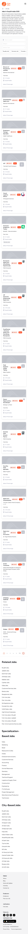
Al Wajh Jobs (5, 861)
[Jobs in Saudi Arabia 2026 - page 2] (23, 653)
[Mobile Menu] (25, 4)
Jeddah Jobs (5, 671)
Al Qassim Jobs (6, 823)
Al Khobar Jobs (6, 677)
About (4, 878)
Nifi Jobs (4, 849)
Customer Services (7, 760)
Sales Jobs (5, 686)
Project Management (8, 792)
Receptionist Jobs (7, 694)
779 (19, 653)
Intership (5, 886)
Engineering (5, 786)
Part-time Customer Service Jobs (11, 724)
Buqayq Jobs (5, 864)
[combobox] (15, 40)
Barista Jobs (5, 691)
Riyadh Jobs (5, 668)
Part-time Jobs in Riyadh (9, 721)
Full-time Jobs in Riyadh (9, 715)
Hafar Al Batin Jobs (7, 835)
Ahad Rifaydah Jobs (7, 838)
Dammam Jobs (6, 674)
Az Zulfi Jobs (5, 867)
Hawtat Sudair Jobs (7, 855)
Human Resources (7, 769)
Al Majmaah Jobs (7, 829)
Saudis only (6, 51)
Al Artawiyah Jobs (7, 858)
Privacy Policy (6, 929)
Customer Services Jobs (9, 689)
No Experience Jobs (7, 703)
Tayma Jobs (5, 844)
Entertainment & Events (9, 757)
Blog (4, 881)
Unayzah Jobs (6, 846)
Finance (4, 766)
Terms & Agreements (16, 929)
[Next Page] (23, 653)
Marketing (5, 745)
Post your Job (6, 898)
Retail (3, 748)
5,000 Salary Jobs (7, 709)
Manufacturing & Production (10, 795)
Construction (6, 783)
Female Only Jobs (7, 706)
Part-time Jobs (6, 700)
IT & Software (6, 789)
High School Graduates (9, 712)
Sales (3, 742)
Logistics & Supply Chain (9, 780)
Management (6, 774)
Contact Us (6, 888)
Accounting (5, 763)
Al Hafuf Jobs (6, 826)
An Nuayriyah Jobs (7, 852)
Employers (6, 896)
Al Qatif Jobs (5, 841)
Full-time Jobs (6, 697)
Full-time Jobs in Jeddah (9, 718)
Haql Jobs (5, 832)
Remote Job (15, 51)
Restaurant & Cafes (7, 751)
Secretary (5, 771)
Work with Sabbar (7, 883)
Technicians (5, 798)
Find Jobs (5, 906)
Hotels (4, 754)
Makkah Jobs (5, 680)
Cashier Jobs (5, 683)
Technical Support (7, 777)
